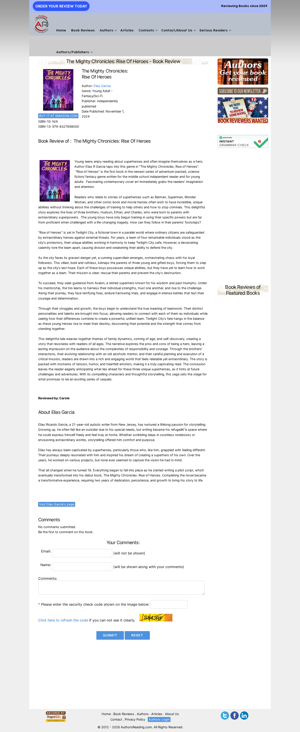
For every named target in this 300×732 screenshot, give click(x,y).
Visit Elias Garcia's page (56, 504)
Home (61, 30)
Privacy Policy (135, 719)
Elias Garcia (102, 86)
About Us (172, 714)
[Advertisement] (243, 217)
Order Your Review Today (61, 6)
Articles (127, 30)
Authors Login (159, 719)
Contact (116, 719)
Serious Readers (213, 30)
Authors (106, 30)
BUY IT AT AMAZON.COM (58, 116)
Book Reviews (83, 30)
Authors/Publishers (72, 52)
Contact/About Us (176, 30)
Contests (146, 30)
